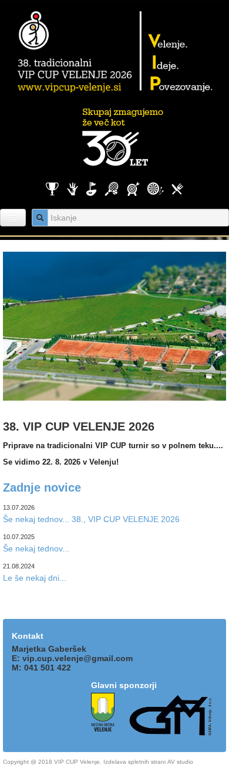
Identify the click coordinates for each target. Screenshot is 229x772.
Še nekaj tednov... (36, 548)
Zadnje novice (42, 487)
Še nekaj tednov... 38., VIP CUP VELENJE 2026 (91, 519)
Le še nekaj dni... (34, 578)
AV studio (180, 762)
